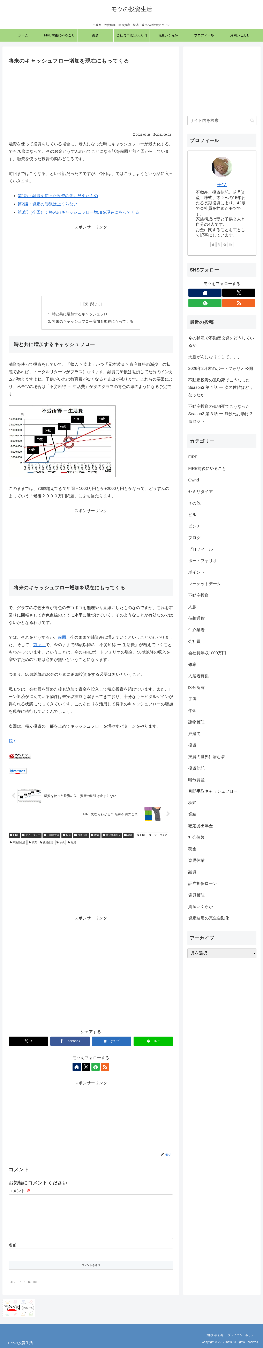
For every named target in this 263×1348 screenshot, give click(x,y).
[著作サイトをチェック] (77, 1067)
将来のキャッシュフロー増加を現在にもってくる (92, 321)
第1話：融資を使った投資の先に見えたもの (58, 195)
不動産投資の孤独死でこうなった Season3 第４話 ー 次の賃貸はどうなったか (220, 387)
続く (13, 741)
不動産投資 (53, 835)
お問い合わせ (215, 1335)
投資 (68, 835)
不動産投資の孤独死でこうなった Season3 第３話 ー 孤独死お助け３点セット (220, 413)
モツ (222, 184)
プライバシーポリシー (242, 1335)
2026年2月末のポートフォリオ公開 (220, 368)
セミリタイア (32, 835)
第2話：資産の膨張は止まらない (47, 204)
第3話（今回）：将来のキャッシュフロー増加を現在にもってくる (78, 212)
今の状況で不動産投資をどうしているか (221, 342)
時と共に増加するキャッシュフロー (81, 314)
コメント (19, 1190)
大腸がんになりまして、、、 (215, 357)
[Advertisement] (91, 96)
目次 (84, 303)
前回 (62, 637)
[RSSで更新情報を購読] (105, 1067)
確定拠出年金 (113, 835)
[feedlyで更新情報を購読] (95, 1067)
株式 (96, 835)
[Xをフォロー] (86, 1067)
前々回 (39, 644)
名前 (13, 1245)
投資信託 (83, 835)
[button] (252, 120)
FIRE (16, 835)
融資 (129, 835)
